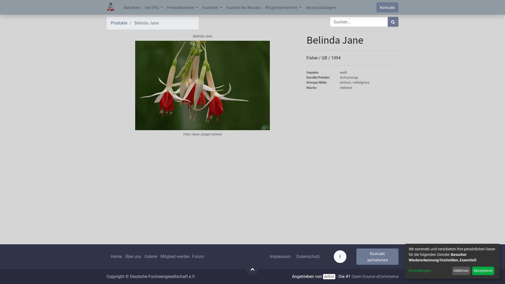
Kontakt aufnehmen (377, 256)
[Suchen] (393, 22)
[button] (252, 269)
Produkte (119, 23)
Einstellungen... (421, 270)
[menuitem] (132, 7)
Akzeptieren (483, 270)
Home (116, 256)
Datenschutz (308, 256)
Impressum (280, 256)
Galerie (150, 256)
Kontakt (387, 7)
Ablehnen (461, 270)
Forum (198, 256)
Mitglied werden (175, 256)
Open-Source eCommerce (375, 276)
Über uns (133, 256)
